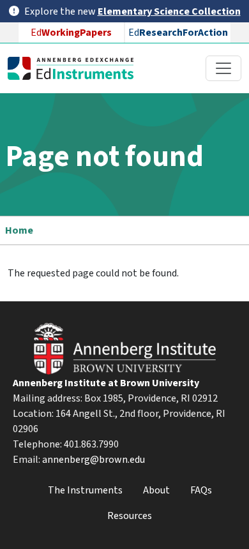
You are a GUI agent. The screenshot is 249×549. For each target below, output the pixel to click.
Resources (129, 516)
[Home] (76, 68)
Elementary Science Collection (169, 11)
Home (19, 230)
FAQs (201, 490)
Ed (71, 33)
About (156, 490)
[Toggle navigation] (223, 68)
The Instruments (85, 490)
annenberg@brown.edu (93, 460)
